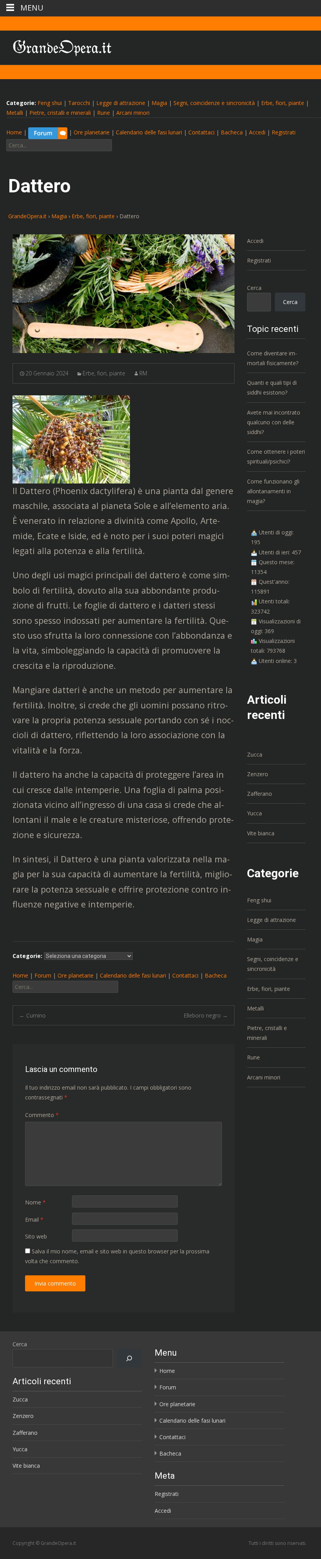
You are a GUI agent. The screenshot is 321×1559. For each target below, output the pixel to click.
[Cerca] (129, 1358)
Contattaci (201, 132)
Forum (42, 975)
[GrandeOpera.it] (56, 46)
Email (34, 1219)
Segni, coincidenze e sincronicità (214, 103)
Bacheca (232, 132)
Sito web (36, 1236)
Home (14, 132)
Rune (103, 112)
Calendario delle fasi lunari (149, 132)
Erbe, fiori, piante (282, 103)
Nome (35, 1202)
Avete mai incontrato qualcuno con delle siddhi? (273, 422)
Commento (42, 1115)
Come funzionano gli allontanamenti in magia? (273, 491)
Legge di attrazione (120, 103)
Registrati (284, 132)
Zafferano (259, 793)
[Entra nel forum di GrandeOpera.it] (47, 132)
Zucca (254, 754)
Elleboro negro (206, 1015)
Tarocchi (79, 103)
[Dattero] (123, 293)
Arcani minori (133, 112)
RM (143, 373)
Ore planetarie (92, 132)
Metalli (14, 112)
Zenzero (257, 774)
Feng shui (50, 103)
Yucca (254, 813)
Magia (159, 103)
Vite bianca (260, 833)
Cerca (254, 288)
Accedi (257, 132)
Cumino (32, 1015)
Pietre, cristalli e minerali (60, 112)
